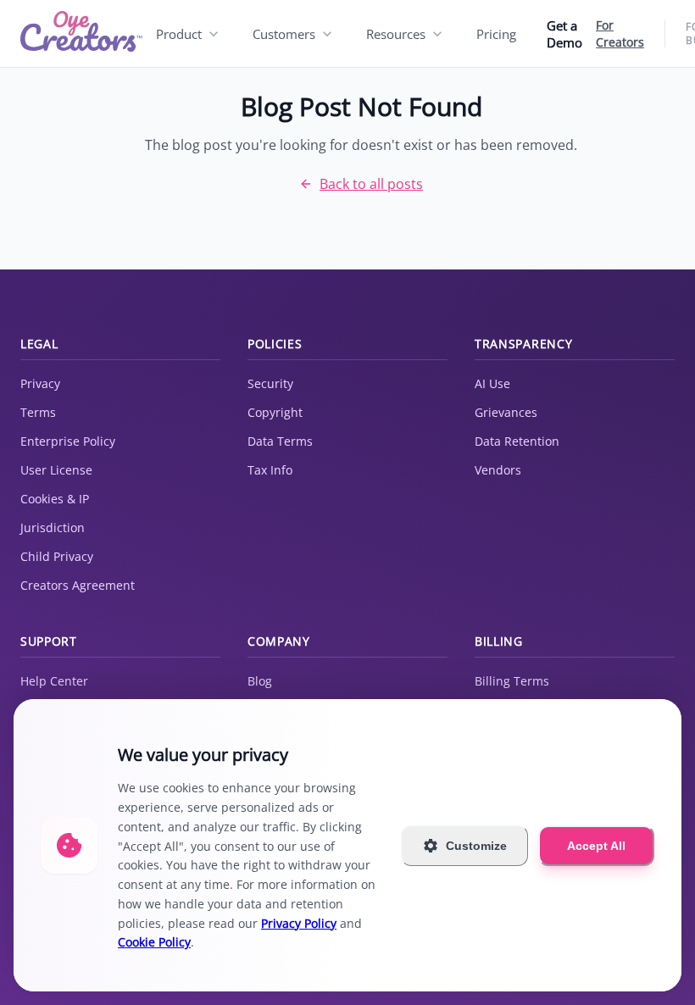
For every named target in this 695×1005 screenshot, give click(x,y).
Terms (38, 412)
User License (56, 470)
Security (270, 383)
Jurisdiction (52, 527)
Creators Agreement (77, 585)
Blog (259, 681)
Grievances (506, 412)
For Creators (620, 33)
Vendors (498, 470)
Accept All (596, 845)
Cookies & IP (54, 499)
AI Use (492, 383)
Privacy (40, 383)
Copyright (275, 412)
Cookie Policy (154, 942)
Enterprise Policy (67, 441)
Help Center (54, 681)
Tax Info (269, 470)
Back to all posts (371, 184)
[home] (81, 33)
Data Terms (280, 441)
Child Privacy (56, 556)
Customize (476, 845)
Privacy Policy (298, 923)
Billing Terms (512, 681)
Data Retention (517, 441)
